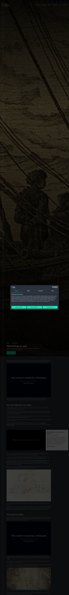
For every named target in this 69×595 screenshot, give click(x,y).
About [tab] (53, 290)
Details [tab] (28, 290)
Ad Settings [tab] (40, 290)
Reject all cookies (19, 307)
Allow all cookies (50, 307)
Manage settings (34, 307)
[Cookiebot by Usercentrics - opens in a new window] (53, 287)
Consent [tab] (16, 290)
